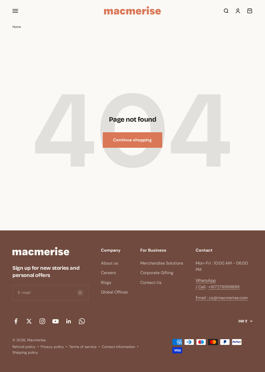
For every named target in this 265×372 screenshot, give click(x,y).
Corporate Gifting (156, 272)
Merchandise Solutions (161, 263)
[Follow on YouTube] (55, 321)
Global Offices (114, 292)
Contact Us (150, 282)
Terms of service (83, 346)
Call (201, 287)
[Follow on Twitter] (29, 321)
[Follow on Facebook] (15, 321)
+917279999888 (224, 287)
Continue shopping (132, 140)
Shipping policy (25, 352)
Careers (108, 272)
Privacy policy (52, 346)
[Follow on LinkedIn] (68, 321)
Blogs (106, 282)
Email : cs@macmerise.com (222, 297)
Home (16, 27)
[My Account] (238, 11)
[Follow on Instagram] (42, 321)
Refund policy (23, 346)
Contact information (118, 346)
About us (109, 263)
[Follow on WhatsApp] (81, 321)
